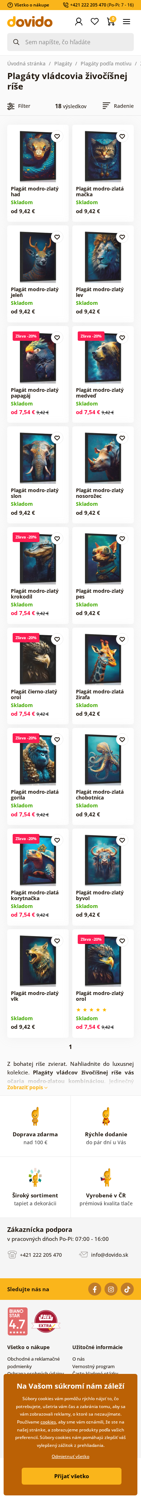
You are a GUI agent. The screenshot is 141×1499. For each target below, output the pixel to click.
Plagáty (63, 63)
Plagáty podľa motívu (106, 63)
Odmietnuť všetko (70, 1456)
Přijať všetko (71, 1476)
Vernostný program (93, 1366)
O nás (78, 1359)
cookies (48, 1422)
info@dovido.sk (109, 1254)
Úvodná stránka (26, 63)
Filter (24, 105)
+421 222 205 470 (40, 1254)
